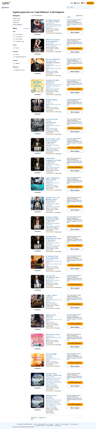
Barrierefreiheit (50, 425)
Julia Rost (55, 359)
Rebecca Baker (51, 23)
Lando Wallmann (52, 26)
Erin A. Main (55, 65)
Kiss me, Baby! (50, 276)
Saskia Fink (59, 26)
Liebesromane (16, 22)
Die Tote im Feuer (51, 374)
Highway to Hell (51, 315)
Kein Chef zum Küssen (53, 334)
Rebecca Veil (55, 337)
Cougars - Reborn (51, 295)
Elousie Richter (49, 27)
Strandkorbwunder (52, 89)
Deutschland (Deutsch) (40, 425)
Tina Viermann (56, 299)
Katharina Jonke (56, 182)
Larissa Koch (52, 379)
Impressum (51, 424)
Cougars (50, 302)
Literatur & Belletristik (17, 24)
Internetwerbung (74, 424)
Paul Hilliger (55, 24)
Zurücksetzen (26, 28)
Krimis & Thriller (16, 20)
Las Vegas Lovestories (53, 20)
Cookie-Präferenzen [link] (65, 424)
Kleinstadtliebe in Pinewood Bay (54, 68)
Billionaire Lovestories (52, 206)
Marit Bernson (51, 83)
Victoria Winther (49, 205)
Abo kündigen (57, 425)
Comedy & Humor (17, 18)
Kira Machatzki (56, 261)
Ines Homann (55, 382)
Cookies (57, 424)
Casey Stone (50, 298)
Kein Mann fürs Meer (52, 80)
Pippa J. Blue (50, 64)
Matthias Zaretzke (52, 381)
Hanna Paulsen (51, 376)
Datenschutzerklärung (42, 424)
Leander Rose (50, 259)
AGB (35, 424)
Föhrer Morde (51, 385)
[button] (21, 31)
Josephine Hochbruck (57, 84)
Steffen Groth (55, 378)
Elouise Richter (49, 166)
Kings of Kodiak (51, 128)
